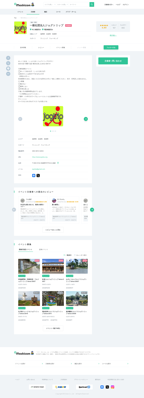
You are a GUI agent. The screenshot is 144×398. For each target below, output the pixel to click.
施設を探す (78, 363)
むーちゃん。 (61, 199)
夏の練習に (55, 204)
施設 (45, 12)
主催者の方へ (108, 4)
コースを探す (106, 363)
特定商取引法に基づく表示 (116, 379)
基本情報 (23, 47)
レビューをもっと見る (53, 230)
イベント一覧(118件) (53, 328)
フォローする (111, 47)
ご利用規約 (63, 379)
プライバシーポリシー (81, 379)
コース (58, 12)
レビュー (41, 47)
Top (15, 18)
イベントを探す (20, 363)
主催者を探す (50, 363)
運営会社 (97, 379)
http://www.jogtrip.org (39, 157)
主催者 (33, 12)
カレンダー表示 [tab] (81, 255)
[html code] (8, 74)
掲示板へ (113, 35)
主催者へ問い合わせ (113, 61)
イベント (20, 12)
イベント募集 (60, 47)
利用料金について (47, 379)
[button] (50, 131)
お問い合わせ (31, 379)
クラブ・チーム (71, 12)
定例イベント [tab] (43, 249)
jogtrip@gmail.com (38, 169)
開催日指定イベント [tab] (25, 249)
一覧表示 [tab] (68, 255)
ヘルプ (118, 4)
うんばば (28, 199)
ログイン (126, 4)
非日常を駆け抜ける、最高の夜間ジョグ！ (32, 205)
